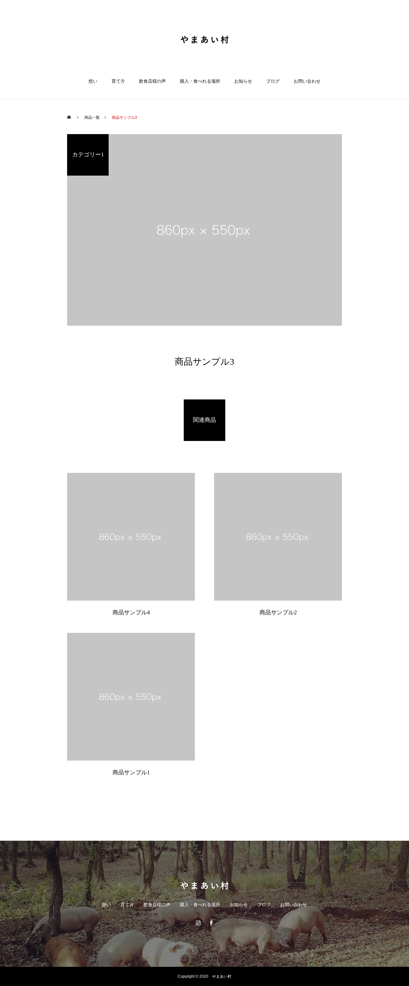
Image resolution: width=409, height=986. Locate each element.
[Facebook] (211, 923)
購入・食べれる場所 (200, 81)
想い (93, 81)
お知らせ (243, 81)
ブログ (273, 81)
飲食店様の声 (152, 81)
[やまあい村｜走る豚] (204, 39)
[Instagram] (198, 923)
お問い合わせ (307, 81)
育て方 (118, 81)
